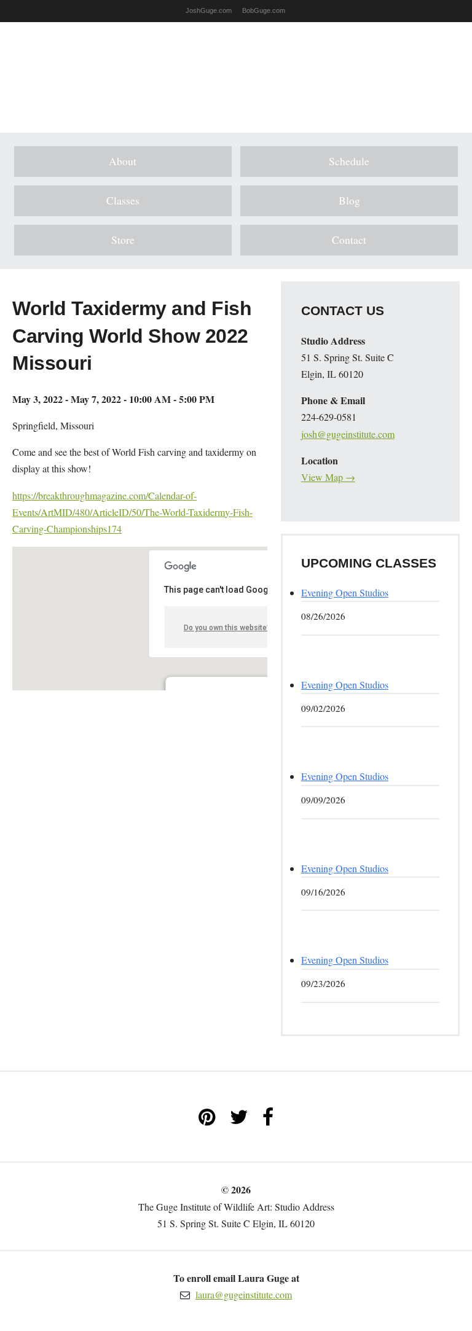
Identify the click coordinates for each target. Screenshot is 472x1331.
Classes (123, 200)
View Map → (328, 476)
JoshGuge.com (209, 10)
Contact (349, 239)
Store (123, 239)
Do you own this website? (227, 627)
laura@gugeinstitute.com (243, 1294)
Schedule (349, 161)
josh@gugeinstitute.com (348, 433)
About (122, 161)
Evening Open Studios (344, 592)
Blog (349, 200)
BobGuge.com (263, 10)
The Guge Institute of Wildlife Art (236, 68)
